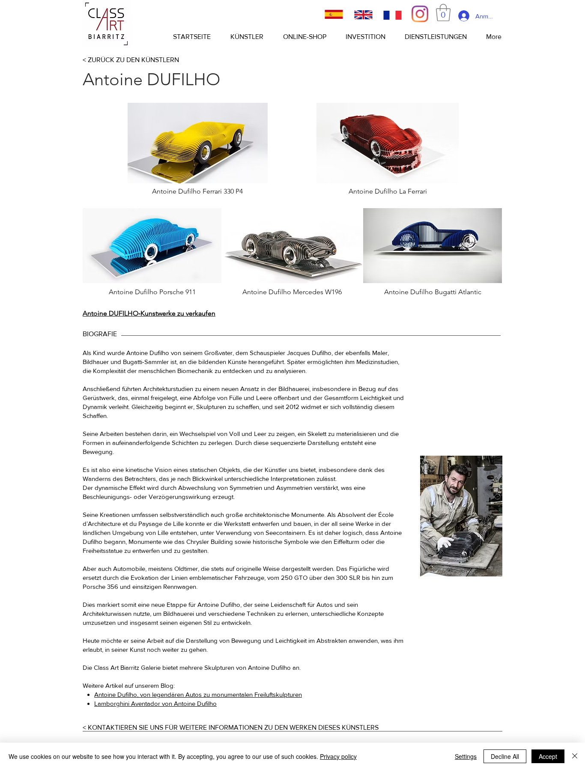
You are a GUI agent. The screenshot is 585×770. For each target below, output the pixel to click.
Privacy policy (338, 756)
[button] (443, 12)
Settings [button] (466, 756)
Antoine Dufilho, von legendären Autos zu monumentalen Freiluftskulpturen (198, 694)
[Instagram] (420, 14)
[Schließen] (575, 756)
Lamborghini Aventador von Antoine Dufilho (155, 703)
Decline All (505, 756)
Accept (548, 756)
